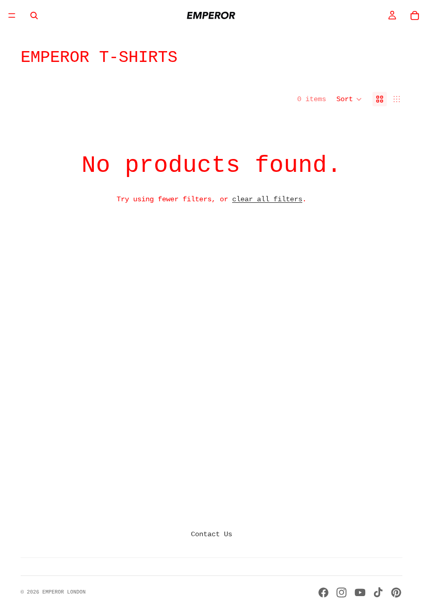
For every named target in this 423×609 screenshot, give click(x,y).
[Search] (34, 15)
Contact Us (211, 534)
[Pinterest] (396, 592)
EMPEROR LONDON (64, 592)
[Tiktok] (378, 592)
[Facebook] (323, 592)
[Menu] (12, 15)
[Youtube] (360, 592)
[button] (349, 99)
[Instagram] (341, 592)
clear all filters (267, 199)
